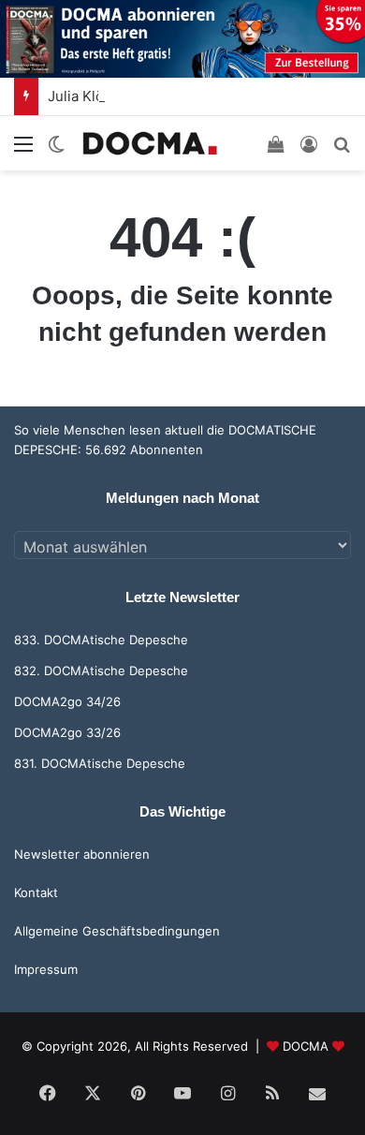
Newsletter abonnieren (82, 854)
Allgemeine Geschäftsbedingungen (117, 930)
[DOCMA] (150, 142)
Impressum (46, 969)
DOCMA (305, 1046)
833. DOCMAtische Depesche (101, 639)
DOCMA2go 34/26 (67, 701)
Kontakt (36, 892)
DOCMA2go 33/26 (67, 732)
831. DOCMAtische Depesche (99, 763)
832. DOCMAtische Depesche (101, 670)
